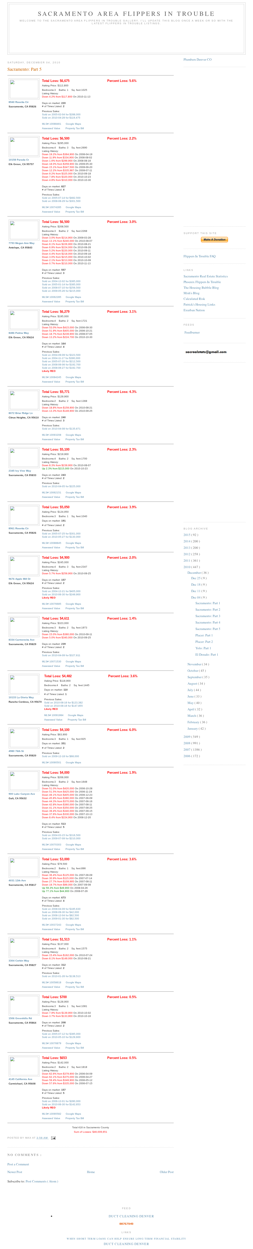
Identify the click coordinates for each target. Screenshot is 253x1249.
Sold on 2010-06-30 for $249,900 (61, 594)
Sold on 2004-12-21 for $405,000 (61, 591)
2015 (187, 534)
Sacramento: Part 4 (207, 622)
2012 (187, 554)
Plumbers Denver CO (197, 59)
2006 (187, 756)
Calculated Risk (194, 298)
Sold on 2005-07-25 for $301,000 (61, 533)
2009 (187, 736)
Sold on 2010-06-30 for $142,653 (61, 1104)
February (194, 722)
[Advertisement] (126, 41)
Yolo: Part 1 (203, 648)
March (192, 715)
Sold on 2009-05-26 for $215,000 (61, 290)
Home (91, 1172)
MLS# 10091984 (53, 715)
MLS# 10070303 (51, 844)
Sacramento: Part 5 (207, 628)
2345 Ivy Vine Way (20, 470)
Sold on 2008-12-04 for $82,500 (60, 915)
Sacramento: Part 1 (207, 603)
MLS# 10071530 (51, 661)
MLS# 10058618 (51, 982)
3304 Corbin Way (19, 960)
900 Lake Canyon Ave (22, 794)
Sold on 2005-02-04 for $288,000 (61, 114)
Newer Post (14, 1172)
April (191, 709)
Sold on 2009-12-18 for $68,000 (60, 756)
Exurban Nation (194, 310)
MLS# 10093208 (51, 434)
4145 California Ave (20, 1079)
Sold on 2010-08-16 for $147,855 (63, 705)
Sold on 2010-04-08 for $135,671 (61, 428)
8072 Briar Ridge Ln (21, 413)
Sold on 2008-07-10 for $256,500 (61, 287)
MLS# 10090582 (51, 1113)
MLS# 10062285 (51, 297)
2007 (187, 749)
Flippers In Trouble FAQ (199, 256)
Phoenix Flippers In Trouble (202, 282)
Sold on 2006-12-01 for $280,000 (61, 1101)
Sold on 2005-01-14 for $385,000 (61, 284)
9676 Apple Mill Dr (20, 578)
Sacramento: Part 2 (207, 609)
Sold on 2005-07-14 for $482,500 (61, 197)
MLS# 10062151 (51, 492)
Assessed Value (51, 128)
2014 (187, 541)
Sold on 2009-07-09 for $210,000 (61, 838)
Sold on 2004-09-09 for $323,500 (61, 355)
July (191, 690)
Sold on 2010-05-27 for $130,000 (61, 536)
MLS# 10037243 (51, 924)
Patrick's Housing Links (199, 304)
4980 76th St (16, 751)
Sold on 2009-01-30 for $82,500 (60, 918)
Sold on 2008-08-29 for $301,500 (61, 201)
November (195, 664)
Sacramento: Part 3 (207, 616)
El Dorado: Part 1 (206, 654)
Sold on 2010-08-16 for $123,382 (63, 702)
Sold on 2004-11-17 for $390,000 (61, 358)
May (191, 702)
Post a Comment (18, 1164)
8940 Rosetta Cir (19, 102)
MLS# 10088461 (51, 123)
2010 (187, 567)
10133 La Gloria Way (21, 697)
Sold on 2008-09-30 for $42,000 (60, 912)
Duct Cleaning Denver (131, 1216)
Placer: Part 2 (204, 641)
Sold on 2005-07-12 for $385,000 (61, 1034)
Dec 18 (196, 584)
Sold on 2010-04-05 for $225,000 (61, 486)
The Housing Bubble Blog (201, 287)
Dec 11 (196, 591)
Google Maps (73, 123)
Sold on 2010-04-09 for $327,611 (61, 655)
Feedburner (192, 332)
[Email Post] (52, 1137)
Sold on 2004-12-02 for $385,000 (61, 281)
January (193, 728)
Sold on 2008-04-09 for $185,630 (61, 909)
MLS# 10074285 (51, 207)
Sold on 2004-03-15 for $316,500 (61, 835)
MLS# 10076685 (51, 603)
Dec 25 (196, 578)
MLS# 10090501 (51, 762)
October (193, 670)
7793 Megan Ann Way (22, 243)
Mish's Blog (192, 293)
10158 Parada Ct (19, 159)
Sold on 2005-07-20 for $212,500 (61, 361)
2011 (187, 560)
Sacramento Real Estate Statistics (206, 276)
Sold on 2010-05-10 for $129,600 (61, 1037)
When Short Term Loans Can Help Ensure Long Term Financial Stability (126, 1238)
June (191, 696)
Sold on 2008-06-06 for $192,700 (61, 364)
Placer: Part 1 (204, 635)
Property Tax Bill (74, 128)
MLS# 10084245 (51, 377)
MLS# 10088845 (51, 543)
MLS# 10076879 (51, 1043)
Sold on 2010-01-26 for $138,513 (61, 976)
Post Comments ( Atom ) (42, 1181)
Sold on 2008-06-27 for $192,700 (61, 367)
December (195, 572)
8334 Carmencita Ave (22, 639)
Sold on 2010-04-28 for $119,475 (61, 117)
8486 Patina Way (19, 333)
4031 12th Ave (17, 880)
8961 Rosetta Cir (19, 528)
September (195, 677)
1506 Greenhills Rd (20, 1018)
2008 (187, 743)
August (193, 683)
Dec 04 (196, 597)
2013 (187, 547)
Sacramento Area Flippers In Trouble (126, 13)
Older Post (167, 1172)
